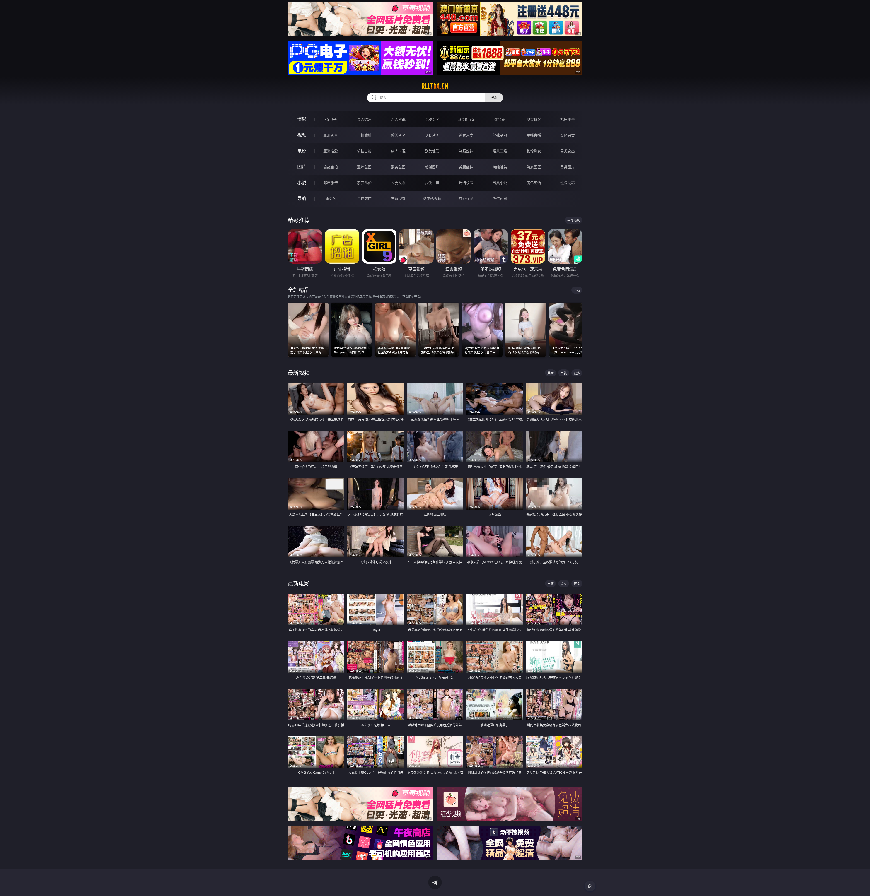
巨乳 (564, 373)
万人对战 (398, 119)
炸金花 (499, 119)
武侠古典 (432, 182)
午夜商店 (364, 198)
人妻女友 (398, 182)
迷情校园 (466, 182)
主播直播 (534, 135)
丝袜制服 (500, 135)
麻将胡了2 (466, 119)
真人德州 (364, 119)
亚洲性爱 (330, 151)
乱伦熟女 (534, 151)
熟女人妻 (466, 135)
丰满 (550, 583)
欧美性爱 (432, 151)
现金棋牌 (534, 119)
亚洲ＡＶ (330, 135)
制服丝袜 (466, 151)
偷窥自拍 (330, 166)
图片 (301, 167)
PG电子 (330, 119)
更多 (577, 373)
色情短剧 (500, 198)
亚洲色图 (364, 166)
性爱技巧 (567, 182)
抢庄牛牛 (567, 119)
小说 (301, 183)
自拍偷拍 (364, 135)
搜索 (494, 97)
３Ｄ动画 (432, 135)
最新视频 (298, 372)
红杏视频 (466, 198)
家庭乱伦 (364, 182)
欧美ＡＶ (398, 135)
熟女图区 (534, 166)
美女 (550, 373)
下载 (577, 290)
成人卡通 (398, 151)
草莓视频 (398, 198)
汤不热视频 (432, 198)
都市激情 (330, 182)
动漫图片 (432, 166)
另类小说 (500, 182)
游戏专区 (432, 119)
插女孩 (330, 198)
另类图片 (567, 166)
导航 (301, 198)
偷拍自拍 (364, 151)
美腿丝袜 (466, 166)
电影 (301, 151)
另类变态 (567, 151)
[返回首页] (590, 886)
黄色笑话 (534, 182)
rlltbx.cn (435, 86)
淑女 (564, 583)
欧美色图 (398, 166)
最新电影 (298, 583)
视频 (301, 135)
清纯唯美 (500, 166)
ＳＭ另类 (567, 135)
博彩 (301, 119)
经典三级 (500, 151)
